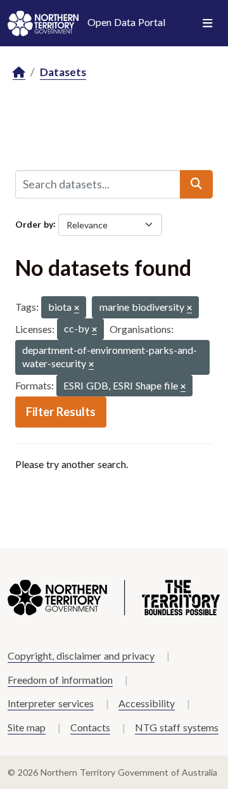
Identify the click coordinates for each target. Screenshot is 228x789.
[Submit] (196, 184)
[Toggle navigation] (207, 23)
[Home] (19, 72)
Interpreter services (51, 703)
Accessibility (146, 703)
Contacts (90, 727)
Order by (34, 223)
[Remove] (76, 308)
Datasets (63, 72)
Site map (27, 727)
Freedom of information (60, 680)
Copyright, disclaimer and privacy (81, 655)
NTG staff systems (176, 727)
